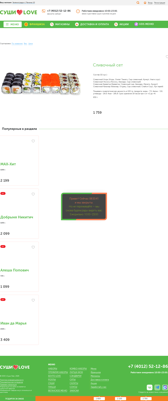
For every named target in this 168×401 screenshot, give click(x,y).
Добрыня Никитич (16, 217)
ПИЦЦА (52, 387)
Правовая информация (8, 385)
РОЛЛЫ (52, 379)
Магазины (95, 376)
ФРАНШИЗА (37, 24)
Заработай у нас (98, 387)
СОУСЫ (73, 387)
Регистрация (159, 3)
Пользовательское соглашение (11, 382)
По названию (17, 44)
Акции (94, 383)
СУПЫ (73, 379)
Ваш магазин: (6, 2)
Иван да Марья (13, 323)
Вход (150, 3)
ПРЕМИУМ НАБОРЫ (58, 372)
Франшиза (96, 372)
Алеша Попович (14, 270)
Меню (93, 368)
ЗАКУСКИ (74, 390)
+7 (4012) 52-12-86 (59, 10)
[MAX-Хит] (17, 150)
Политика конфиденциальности (11, 380)
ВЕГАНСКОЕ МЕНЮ (57, 390)
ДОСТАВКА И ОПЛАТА (94, 24)
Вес (25, 44)
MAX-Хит (8, 164)
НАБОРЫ (52, 368)
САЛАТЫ (74, 383)
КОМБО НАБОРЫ (78, 368)
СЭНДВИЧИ (75, 376)
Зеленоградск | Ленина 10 (23, 3)
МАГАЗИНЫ (62, 24)
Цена (30, 44)
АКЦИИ (124, 24)
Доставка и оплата (100, 379)
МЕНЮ (14, 24)
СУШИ (51, 383)
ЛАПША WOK (76, 372)
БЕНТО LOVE (54, 376)
